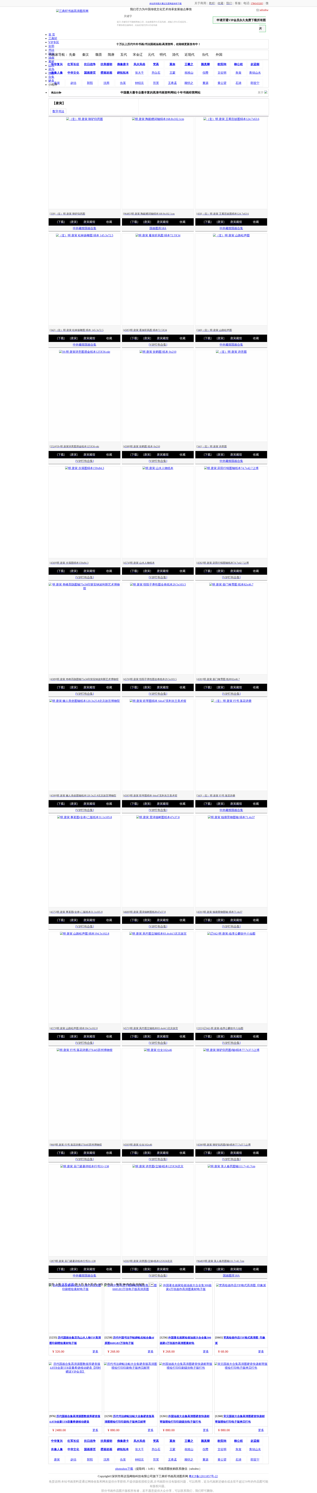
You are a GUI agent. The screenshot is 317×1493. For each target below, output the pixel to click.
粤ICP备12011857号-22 (203, 1476)
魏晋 (98, 54)
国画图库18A (158, 228)
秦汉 (85, 54)
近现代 (189, 54)
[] (158, 344)
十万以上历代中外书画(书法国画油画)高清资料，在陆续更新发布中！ (158, 44)
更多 (95, 1351)
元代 (151, 54)
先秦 (72, 54)
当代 (205, 54)
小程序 (52, 84)
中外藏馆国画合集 (84, 228)
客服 (238, 3)
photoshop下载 (124, 1468)
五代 (123, 54)
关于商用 (200, 3)
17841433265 (257, 3)
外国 (219, 54)
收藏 (109, 221)
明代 (163, 54)
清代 (175, 54)
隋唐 (111, 54)
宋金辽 (138, 54)
